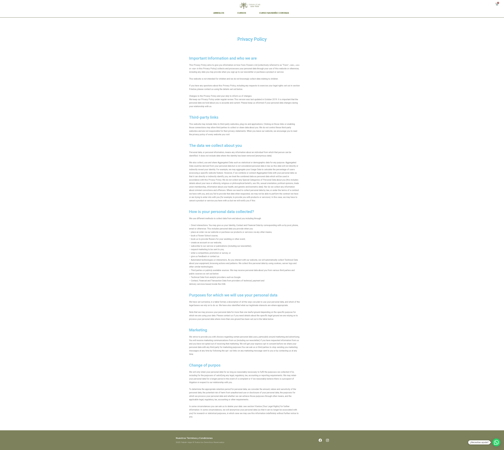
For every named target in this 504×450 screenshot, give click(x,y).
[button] (496, 442)
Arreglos (218, 12)
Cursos (241, 12)
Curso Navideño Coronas (274, 12)
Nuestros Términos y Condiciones (194, 438)
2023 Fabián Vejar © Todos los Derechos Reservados (200, 442)
